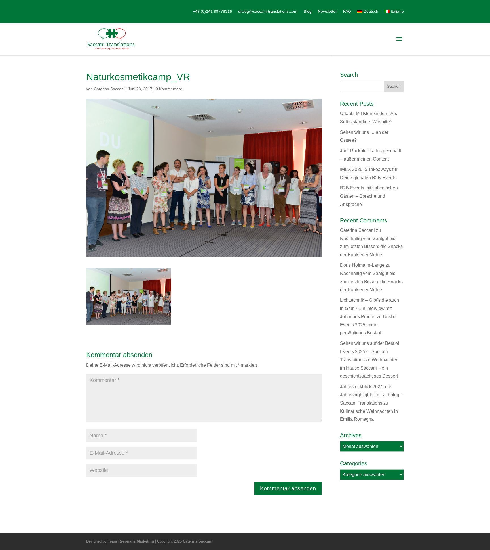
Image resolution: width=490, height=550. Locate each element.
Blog (308, 11)
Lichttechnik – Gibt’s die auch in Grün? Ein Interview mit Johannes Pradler (369, 308)
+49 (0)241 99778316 (212, 11)
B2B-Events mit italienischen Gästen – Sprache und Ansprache (369, 196)
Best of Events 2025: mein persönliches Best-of (368, 325)
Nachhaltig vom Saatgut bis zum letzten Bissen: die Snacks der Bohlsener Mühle (371, 246)
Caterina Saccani (109, 89)
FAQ (347, 11)
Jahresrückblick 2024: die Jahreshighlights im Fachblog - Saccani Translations (371, 394)
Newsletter (327, 11)
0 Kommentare (169, 89)
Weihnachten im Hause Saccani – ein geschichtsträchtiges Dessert (369, 368)
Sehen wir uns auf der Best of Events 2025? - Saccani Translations (369, 351)
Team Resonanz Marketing (131, 541)
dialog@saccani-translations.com (267, 11)
